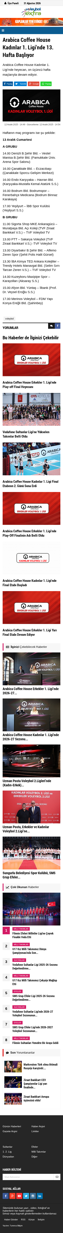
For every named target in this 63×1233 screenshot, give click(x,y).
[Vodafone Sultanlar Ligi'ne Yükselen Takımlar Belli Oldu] (31, 409)
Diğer (34, 1156)
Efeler (34, 1146)
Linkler (35, 1131)
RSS (23, 1219)
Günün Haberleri (12, 1126)
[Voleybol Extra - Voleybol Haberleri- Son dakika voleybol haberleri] (31, 12)
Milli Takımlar (38, 1151)
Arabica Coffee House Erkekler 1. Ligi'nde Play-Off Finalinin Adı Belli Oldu (29, 533)
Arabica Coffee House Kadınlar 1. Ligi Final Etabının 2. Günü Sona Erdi (30, 483)
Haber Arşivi (38, 1126)
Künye (32, 1219)
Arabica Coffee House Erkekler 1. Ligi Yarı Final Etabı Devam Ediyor (30, 632)
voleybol (9, 318)
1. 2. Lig (7, 1151)
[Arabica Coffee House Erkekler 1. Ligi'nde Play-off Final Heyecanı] (31, 359)
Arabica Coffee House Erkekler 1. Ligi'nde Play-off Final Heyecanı (29, 384)
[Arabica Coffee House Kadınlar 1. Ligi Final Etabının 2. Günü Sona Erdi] (31, 458)
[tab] (51, 326)
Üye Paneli (13, 3)
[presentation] (51, 326)
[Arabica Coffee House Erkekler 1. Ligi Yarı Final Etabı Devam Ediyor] (31, 607)
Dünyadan (8, 1156)
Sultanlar (7, 1146)
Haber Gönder (11, 1219)
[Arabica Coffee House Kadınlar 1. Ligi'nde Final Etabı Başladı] (31, 557)
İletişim (41, 1219)
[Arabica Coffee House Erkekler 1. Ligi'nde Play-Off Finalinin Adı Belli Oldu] (31, 508)
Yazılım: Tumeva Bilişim (13, 1226)
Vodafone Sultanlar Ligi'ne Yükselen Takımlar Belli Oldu (26, 434)
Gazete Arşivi (10, 1131)
